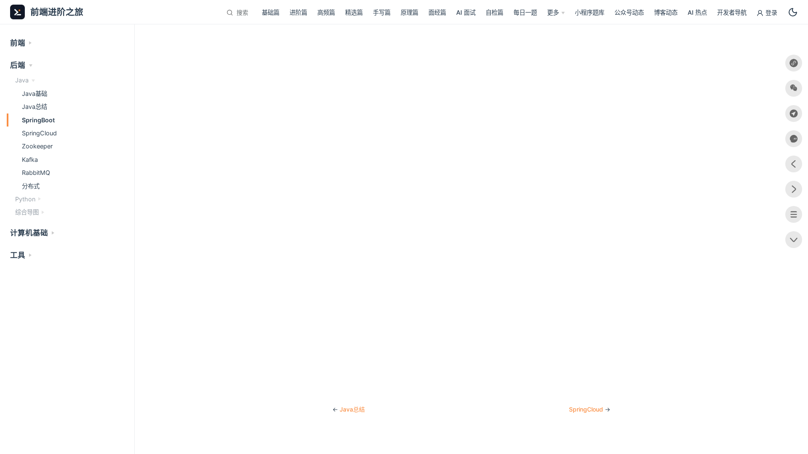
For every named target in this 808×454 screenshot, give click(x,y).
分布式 (31, 186)
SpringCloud (586, 409)
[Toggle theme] (793, 12)
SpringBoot (38, 120)
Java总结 (352, 409)
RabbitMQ (36, 172)
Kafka (30, 159)
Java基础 (34, 93)
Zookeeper (37, 146)
